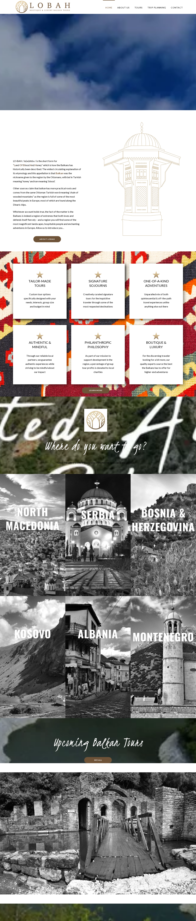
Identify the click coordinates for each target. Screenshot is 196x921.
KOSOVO (32, 633)
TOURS (138, 7)
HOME (108, 7)
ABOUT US (123, 7)
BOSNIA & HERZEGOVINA (163, 519)
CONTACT (177, 7)
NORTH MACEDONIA (33, 518)
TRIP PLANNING (156, 7)
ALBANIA (98, 633)
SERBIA (98, 514)
